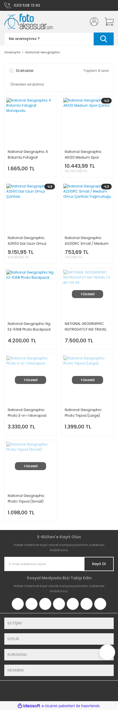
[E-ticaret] (58, 705)
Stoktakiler (25, 70)
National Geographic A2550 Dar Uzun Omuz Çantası (27, 240)
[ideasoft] (28, 706)
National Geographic (42, 52)
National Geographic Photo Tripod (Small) (26, 498)
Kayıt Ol (99, 563)
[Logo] (28, 22)
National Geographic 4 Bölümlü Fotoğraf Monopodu (28, 154)
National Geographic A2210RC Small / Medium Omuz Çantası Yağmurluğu (87, 240)
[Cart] (107, 21)
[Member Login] (92, 21)
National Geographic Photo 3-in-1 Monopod (27, 412)
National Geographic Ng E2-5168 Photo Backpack (29, 326)
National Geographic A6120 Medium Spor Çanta (83, 154)
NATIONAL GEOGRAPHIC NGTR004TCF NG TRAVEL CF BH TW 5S (86, 326)
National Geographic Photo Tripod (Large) (83, 412)
